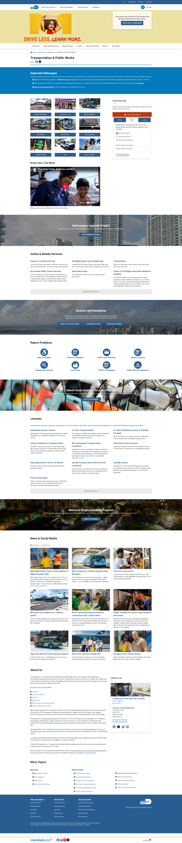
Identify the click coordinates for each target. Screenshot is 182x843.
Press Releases (39, 777)
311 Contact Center (59, 802)
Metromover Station (126, 140)
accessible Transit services (51, 753)
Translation (148, 2)
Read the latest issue (70, 324)
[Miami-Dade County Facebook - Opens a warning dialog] (58, 841)
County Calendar (82, 813)
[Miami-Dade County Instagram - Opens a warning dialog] (61, 841)
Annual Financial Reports (83, 777)
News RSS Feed (82, 816)
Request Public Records (120, 722)
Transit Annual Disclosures (84, 791)
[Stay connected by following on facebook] (114, 726)
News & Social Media (66, 7)
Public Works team (76, 738)
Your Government (82, 7)
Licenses (79, 46)
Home (34, 52)
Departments (51, 52)
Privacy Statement (35, 806)
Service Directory (59, 816)
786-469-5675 (117, 716)
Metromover (90, 134)
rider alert (141, 83)
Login (150, 7)
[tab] (120, 120)
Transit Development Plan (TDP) (86, 788)
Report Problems (68, 46)
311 (124, 2)
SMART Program (41, 114)
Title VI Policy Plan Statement (126, 787)
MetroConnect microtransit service (43, 703)
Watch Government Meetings (86, 809)
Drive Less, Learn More (132, 23)
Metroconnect (90, 114)
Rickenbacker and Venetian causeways (55, 723)
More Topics (116, 46)
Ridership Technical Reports (126, 780)
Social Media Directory (84, 806)
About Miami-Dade (35, 816)
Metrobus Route (124, 133)
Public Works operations (49, 719)
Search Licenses (90, 491)
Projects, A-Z (65, 114)
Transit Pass (41, 154)
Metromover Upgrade (91, 234)
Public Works (90, 154)
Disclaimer (33, 813)
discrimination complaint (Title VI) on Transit (82, 753)
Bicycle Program (91, 399)
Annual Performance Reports (85, 780)
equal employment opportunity (81, 750)
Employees (96, 7)
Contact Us (116, 719)
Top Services (36, 46)
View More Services (89, 292)
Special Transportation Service (41, 706)
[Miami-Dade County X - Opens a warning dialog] (68, 841)
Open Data (57, 809)
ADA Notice (33, 809)
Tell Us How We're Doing (42, 784)
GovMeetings (132, 2)
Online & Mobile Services (51, 46)
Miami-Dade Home (35, 802)
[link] (132, 114)
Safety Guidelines (122, 784)
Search (143, 7)
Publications (38, 780)
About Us (105, 46)
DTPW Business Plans (83, 773)
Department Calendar (41, 773)
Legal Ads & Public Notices (85, 802)
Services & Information (48, 7)
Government (41, 52)
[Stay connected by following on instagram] (123, 726)
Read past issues (114, 324)
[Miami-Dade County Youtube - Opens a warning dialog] (64, 841)
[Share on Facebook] (36, 62)
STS (65, 154)
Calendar (140, 2)
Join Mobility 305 (93, 324)
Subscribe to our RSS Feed (41, 545)
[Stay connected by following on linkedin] (128, 726)
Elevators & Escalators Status (44, 87)
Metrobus (41, 134)
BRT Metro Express (38, 694)
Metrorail (65, 134)
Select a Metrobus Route (124, 145)
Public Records (58, 813)
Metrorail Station (125, 137)
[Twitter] (40, 62)
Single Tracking (91, 519)
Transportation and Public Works (129, 699)
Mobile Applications (59, 806)
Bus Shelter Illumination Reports (86, 784)
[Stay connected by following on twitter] (119, 726)
